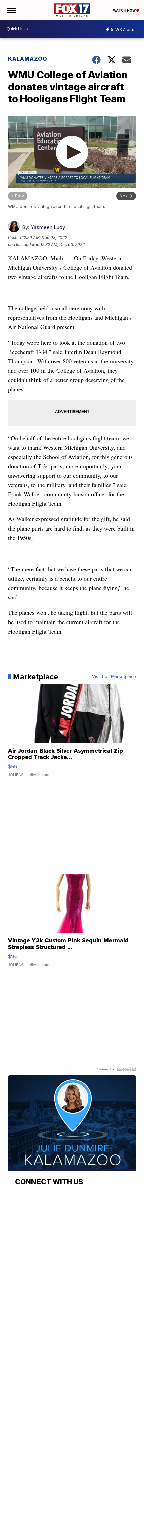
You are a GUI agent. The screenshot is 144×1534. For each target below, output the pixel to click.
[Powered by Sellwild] (126, 1069)
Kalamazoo (27, 58)
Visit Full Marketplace (114, 676)
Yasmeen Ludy (48, 227)
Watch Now (124, 10)
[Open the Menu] (11, 10)
